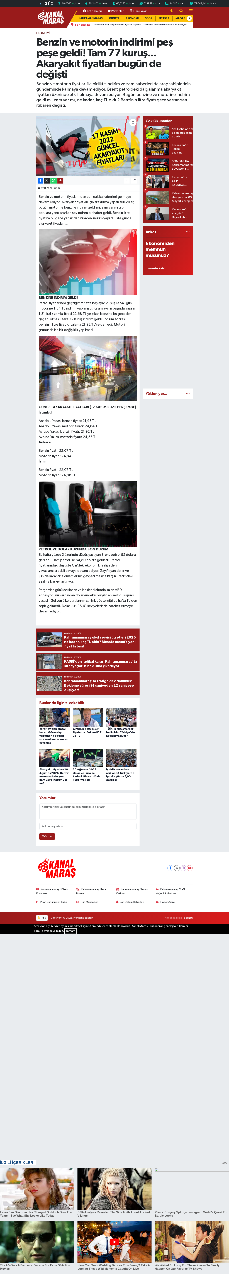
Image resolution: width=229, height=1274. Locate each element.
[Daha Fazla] (60, 181)
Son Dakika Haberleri (132, 902)
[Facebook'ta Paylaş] (40, 181)
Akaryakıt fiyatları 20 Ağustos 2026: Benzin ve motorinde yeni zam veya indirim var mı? (54, 776)
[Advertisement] (168, 331)
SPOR (148, 18)
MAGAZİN (182, 18)
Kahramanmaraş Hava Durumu (91, 891)
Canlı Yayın (140, 11)
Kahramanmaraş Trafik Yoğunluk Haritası (171, 891)
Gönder (47, 836)
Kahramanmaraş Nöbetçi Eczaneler (52, 891)
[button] (189, 18)
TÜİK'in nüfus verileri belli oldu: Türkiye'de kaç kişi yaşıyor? (120, 732)
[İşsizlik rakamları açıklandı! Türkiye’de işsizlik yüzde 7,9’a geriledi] (121, 758)
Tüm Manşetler (89, 902)
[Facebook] (170, 868)
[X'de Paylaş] (47, 181)
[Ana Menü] (189, 11)
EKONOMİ (132, 18)
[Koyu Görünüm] (171, 11)
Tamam (70, 930)
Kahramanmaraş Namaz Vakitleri (132, 891)
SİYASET (164, 18)
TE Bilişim (187, 917)
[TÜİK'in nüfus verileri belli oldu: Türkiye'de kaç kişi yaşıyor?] (121, 717)
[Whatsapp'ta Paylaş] (53, 181)
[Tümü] (188, 232)
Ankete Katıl (156, 268)
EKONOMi (43, 33)
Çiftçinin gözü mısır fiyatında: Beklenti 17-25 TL (88, 732)
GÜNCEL (114, 18)
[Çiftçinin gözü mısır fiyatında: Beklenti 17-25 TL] (88, 717)
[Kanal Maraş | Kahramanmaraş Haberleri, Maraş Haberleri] (50, 17)
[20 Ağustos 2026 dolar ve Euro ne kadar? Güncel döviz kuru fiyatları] (88, 758)
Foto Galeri (94, 11)
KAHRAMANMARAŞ (91, 18)
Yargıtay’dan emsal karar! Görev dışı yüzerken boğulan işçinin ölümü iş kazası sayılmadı (53, 736)
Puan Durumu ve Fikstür (53, 902)
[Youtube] (190, 868)
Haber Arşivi (167, 902)
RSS (43, 917)
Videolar (118, 11)
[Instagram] (183, 868)
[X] (177, 868)
